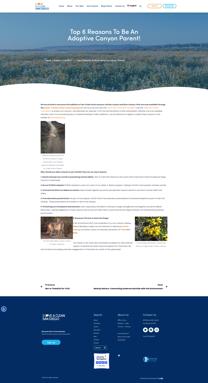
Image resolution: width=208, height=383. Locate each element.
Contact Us (120, 6)
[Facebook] (151, 329)
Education (97, 330)
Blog (95, 336)
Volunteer (97, 323)
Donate (96, 343)
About (69, 6)
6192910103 (121, 340)
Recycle (96, 333)
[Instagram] (156, 329)
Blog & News (106, 6)
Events (96, 327)
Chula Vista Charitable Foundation (121, 108)
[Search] (105, 348)
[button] (140, 6)
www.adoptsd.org (57, 117)
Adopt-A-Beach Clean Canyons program (63, 108)
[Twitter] (145, 329)
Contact (96, 340)
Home (61, 6)
